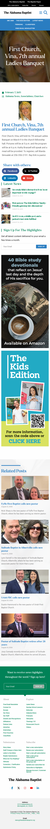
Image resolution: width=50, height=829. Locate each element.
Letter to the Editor (9, 753)
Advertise (6, 727)
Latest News (37, 20)
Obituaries (29, 719)
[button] (45, 12)
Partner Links (7, 724)
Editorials (29, 710)
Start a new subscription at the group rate (35, 761)
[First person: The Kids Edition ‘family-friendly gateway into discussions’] (5, 205)
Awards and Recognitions (12, 719)
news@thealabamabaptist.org (25, 820)
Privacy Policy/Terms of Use (20, 813)
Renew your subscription (34, 750)
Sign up (41, 246)
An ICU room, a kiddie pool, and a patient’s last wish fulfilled (26, 217)
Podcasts (29, 716)
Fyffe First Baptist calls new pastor (19, 504)
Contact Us (7, 707)
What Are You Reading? (11, 759)
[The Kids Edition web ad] (25, 398)
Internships (7, 730)
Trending (19, 24)
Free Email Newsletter (25, 28)
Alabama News (12, 96)
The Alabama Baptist (17, 2)
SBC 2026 (10, 20)
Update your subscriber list (35, 765)
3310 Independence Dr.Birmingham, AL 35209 (25, 805)
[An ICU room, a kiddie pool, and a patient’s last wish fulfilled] (5, 219)
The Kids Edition (23, 20)
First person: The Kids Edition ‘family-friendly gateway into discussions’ (29, 204)
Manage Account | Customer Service (36, 771)
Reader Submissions (10, 756)
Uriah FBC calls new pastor (15, 598)
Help (33, 813)
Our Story (6, 713)
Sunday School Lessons (34, 707)
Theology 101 (31, 721)
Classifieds (30, 24)
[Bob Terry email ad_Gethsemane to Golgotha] (25, 301)
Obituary (6, 762)
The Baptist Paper (34, 2)
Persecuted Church (32, 724)
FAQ (38, 813)
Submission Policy (9, 767)
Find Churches (8, 733)
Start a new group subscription (32, 756)
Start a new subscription (34, 747)
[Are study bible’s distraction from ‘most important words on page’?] (5, 192)
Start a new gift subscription (36, 753)
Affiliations (7, 721)
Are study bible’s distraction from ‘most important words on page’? (30, 191)
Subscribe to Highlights (34, 767)
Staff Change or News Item (12, 750)
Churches (38, 96)
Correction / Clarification (11, 764)
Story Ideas (7, 747)
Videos (28, 727)
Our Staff (6, 716)
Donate (5, 710)
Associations (27, 96)
